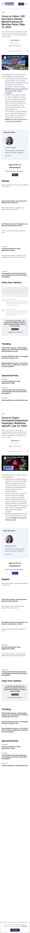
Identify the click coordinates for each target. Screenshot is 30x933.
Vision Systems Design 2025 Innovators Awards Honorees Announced (16, 91)
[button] (3, 4)
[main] (15, 927)
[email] (20, 51)
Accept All (15, 930)
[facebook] (10, 51)
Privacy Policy (24, 926)
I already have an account (15, 332)
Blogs (3, 12)
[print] (27, 51)
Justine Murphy (15, 40)
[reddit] (17, 51)
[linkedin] (12, 51)
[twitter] (15, 51)
